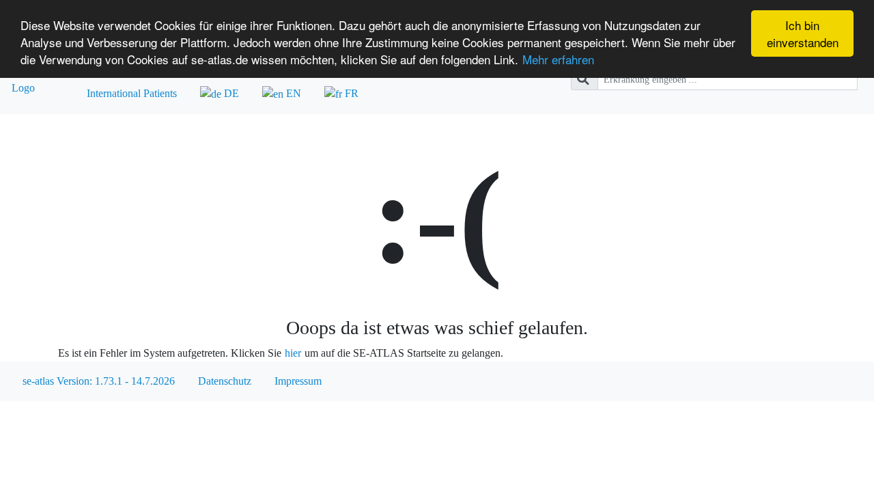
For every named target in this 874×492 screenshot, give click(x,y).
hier (293, 353)
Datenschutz (224, 381)
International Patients (132, 93)
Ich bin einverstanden (802, 33)
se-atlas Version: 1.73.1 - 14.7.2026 (99, 381)
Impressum (298, 381)
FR (350, 93)
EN (292, 93)
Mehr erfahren (558, 59)
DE (230, 93)
